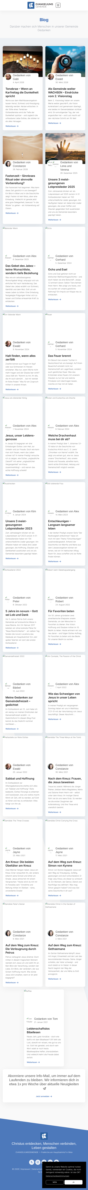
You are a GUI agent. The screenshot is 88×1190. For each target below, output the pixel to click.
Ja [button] (73, 1182)
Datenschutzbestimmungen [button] (57, 1176)
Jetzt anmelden (43, 1096)
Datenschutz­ (37, 1169)
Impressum (25, 1169)
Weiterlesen (11, 126)
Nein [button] (55, 1182)
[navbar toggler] (58, 5)
